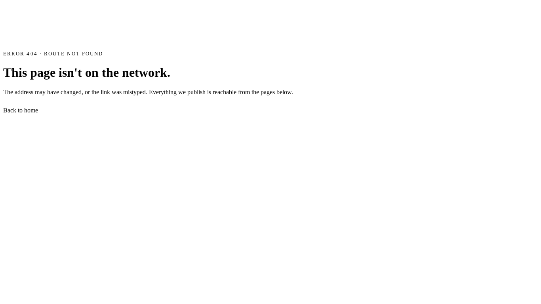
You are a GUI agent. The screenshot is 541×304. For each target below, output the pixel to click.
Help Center (115, 110)
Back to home (20, 110)
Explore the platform (69, 110)
